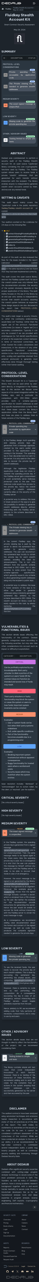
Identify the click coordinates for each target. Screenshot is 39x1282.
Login (5, 1229)
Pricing (5, 1223)
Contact (25, 1229)
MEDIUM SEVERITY (11, 99)
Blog (23, 1251)
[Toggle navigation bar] (34, 3)
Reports (6, 1248)
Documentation (9, 1236)
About (24, 1220)
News (24, 1226)
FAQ (23, 1254)
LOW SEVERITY (9, 116)
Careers (25, 1223)
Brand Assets (26, 1248)
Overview (7, 1220)
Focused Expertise (10, 1256)
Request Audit (8, 1260)
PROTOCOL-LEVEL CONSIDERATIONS (11, 65)
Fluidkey (8, 9)
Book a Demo (8, 1226)
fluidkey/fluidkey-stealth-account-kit (17, 208)
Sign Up (6, 1233)
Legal (23, 1266)
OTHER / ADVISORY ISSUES (15, 134)
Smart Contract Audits (9, 1252)
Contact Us (31, 1266)
